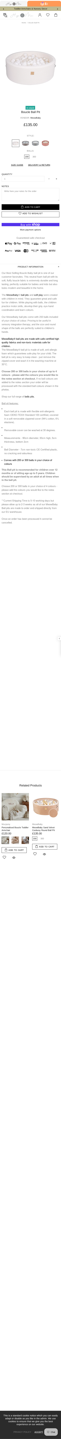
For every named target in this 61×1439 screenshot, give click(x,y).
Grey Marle (35, 143)
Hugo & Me (21, 15)
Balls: (30, 151)
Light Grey (25, 840)
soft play (38, 295)
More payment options (30, 229)
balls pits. (30, 396)
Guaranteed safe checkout (30, 237)
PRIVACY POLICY (22, 1432)
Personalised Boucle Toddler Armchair (15, 828)
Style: (30, 135)
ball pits (25, 295)
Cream (15, 143)
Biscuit (15, 840)
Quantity (7, 174)
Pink (45, 143)
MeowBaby (12, 295)
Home (24, 23)
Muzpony (6, 824)
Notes (5, 186)
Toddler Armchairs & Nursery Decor (30, 8)
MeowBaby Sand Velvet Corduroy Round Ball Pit (43, 828)
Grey (25, 143)
